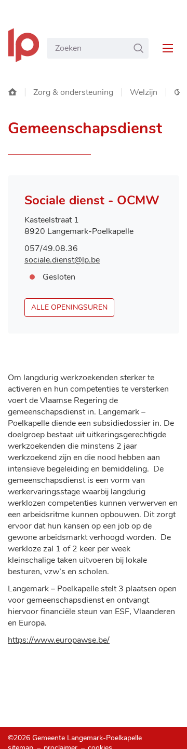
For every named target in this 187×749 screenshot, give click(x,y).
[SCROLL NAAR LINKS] (178, 92)
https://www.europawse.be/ (59, 640)
